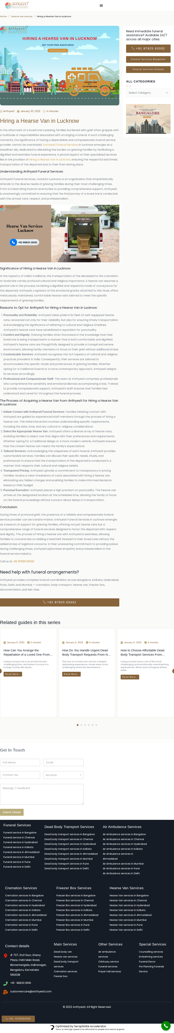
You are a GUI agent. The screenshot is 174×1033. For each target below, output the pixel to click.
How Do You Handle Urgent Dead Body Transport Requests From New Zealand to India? (87, 687)
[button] (78, 726)
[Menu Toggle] (101, 5)
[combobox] (64, 776)
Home (3, 16)
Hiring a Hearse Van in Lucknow (49, 159)
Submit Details (12, 813)
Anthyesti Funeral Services (60, 145)
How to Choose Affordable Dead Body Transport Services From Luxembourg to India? (142, 685)
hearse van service (21, 16)
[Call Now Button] (166, 1025)
